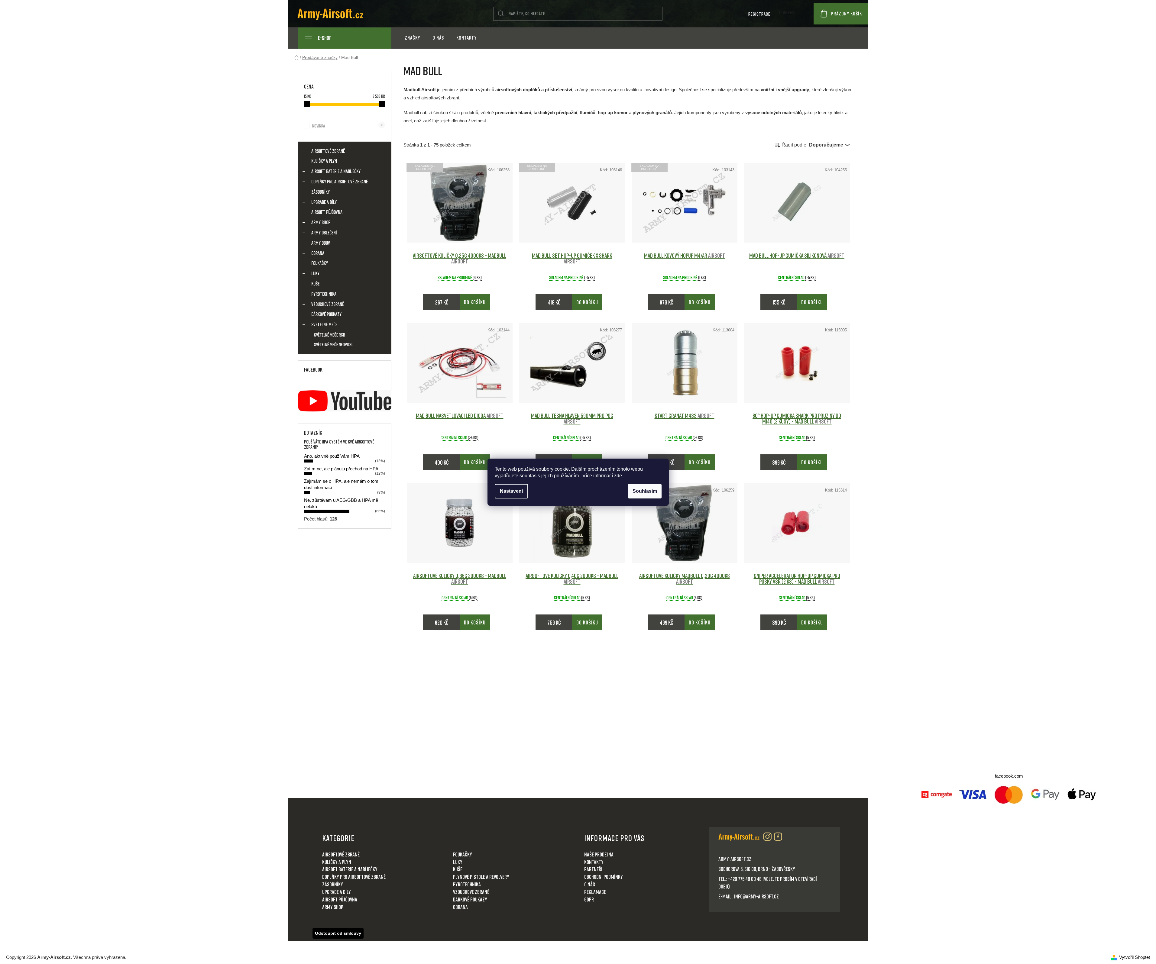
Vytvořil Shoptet (1134, 957)
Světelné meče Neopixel (333, 344)
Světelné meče (324, 324)
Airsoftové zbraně (328, 151)
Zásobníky (320, 192)
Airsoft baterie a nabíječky (336, 171)
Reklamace (595, 891)
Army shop (320, 222)
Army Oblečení (324, 233)
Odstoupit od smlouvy (338, 933)
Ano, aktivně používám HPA (332, 456)
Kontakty (594, 862)
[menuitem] (412, 37)
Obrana (317, 253)
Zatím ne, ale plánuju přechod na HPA (341, 468)
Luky (315, 273)
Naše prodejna (599, 854)
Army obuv (320, 243)
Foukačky (319, 263)
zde (618, 475)
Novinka (347, 125)
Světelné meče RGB (329, 334)
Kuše (315, 284)
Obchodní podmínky (603, 876)
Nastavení (511, 491)
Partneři (593, 869)
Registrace (759, 14)
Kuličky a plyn (324, 161)
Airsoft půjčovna (326, 212)
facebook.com (1009, 776)
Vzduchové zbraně (327, 304)
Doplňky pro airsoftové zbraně (339, 182)
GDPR (589, 899)
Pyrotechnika (323, 294)
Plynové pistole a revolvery (481, 876)
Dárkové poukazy (326, 314)
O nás (589, 884)
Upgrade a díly (324, 202)
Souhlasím (645, 491)
